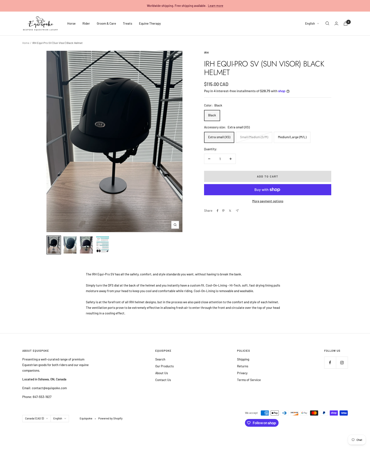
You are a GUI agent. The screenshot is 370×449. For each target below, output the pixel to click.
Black (212, 115)
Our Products (164, 366)
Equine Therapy (150, 23)
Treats (127, 23)
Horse (71, 23)
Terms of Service (249, 380)
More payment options (267, 201)
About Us (161, 373)
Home (25, 43)
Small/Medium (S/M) (254, 137)
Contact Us (163, 380)
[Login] (336, 23)
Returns (242, 366)
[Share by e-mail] (237, 210)
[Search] (327, 23)
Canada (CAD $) (34, 418)
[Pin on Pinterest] (223, 210)
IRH (206, 52)
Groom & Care (106, 23)
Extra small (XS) (219, 137)
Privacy (242, 373)
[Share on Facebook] (217, 210)
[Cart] (345, 23)
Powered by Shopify (110, 418)
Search (160, 359)
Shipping (243, 359)
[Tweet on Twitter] (230, 210)
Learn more (215, 6)
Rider (86, 23)
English (310, 23)
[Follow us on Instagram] (342, 362)
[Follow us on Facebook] (330, 362)
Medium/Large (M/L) (292, 137)
